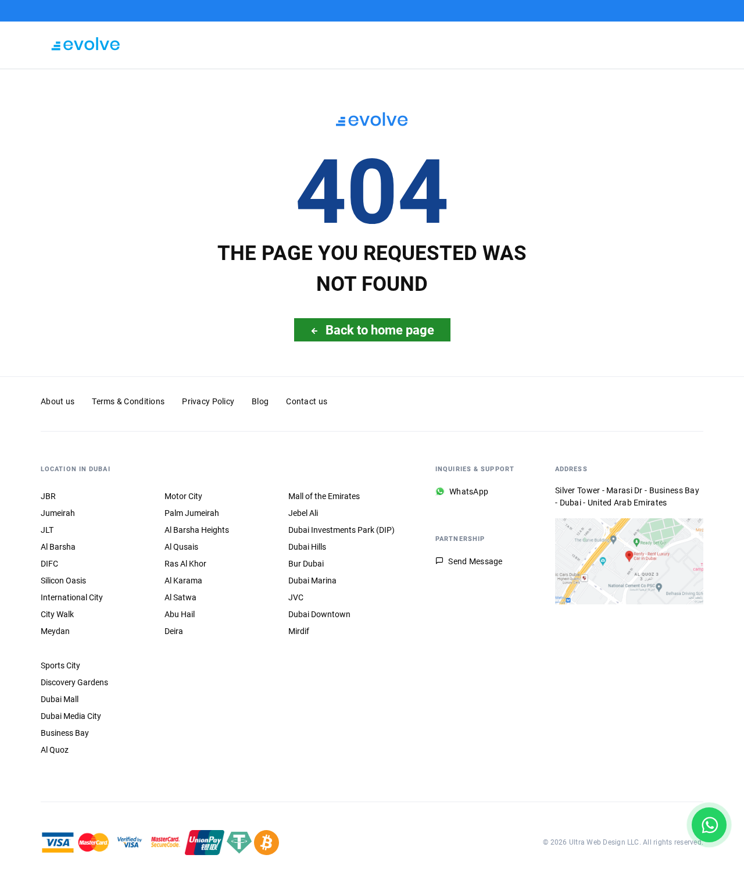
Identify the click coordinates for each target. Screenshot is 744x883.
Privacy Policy (208, 401)
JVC (295, 597)
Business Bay (65, 733)
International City (72, 597)
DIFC (49, 563)
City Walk (57, 614)
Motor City (183, 496)
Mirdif (298, 631)
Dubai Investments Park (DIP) (341, 530)
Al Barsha (58, 546)
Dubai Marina (312, 580)
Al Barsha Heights (196, 530)
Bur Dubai (306, 563)
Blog (260, 401)
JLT (47, 530)
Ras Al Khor (185, 563)
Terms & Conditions (128, 401)
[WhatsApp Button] (709, 824)
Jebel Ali (303, 513)
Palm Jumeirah (191, 513)
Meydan (55, 631)
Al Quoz (55, 749)
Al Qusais (181, 546)
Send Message (475, 561)
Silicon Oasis (63, 580)
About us (57, 401)
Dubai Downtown (319, 614)
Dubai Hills (307, 546)
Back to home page (380, 329)
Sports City (60, 665)
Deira (173, 631)
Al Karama (183, 580)
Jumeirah (58, 513)
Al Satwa (180, 597)
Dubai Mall (59, 699)
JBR (48, 496)
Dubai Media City (71, 716)
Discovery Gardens (74, 682)
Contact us (306, 401)
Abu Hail (179, 614)
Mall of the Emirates (324, 496)
